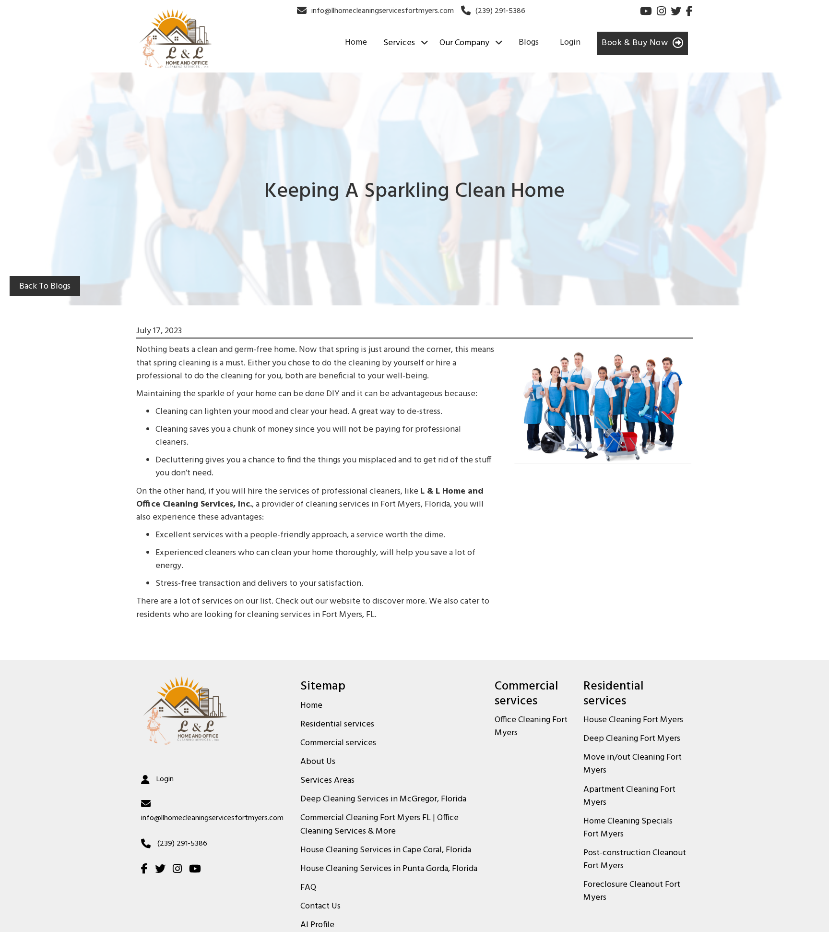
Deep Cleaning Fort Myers (631, 739)
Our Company (464, 43)
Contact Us (320, 906)
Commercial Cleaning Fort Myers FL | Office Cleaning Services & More (379, 824)
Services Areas (327, 780)
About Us (317, 762)
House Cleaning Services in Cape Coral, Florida (385, 850)
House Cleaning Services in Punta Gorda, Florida (388, 869)
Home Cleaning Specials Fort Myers (628, 828)
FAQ (308, 888)
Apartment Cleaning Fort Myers (629, 796)
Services (399, 43)
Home (356, 42)
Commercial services (338, 743)
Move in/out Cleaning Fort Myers (632, 764)
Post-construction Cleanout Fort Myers (634, 860)
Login (570, 42)
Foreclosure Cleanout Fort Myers (631, 891)
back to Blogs (45, 286)
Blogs (529, 42)
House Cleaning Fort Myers (633, 720)
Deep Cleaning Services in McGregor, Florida (383, 799)
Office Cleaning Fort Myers (531, 727)
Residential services (337, 724)
